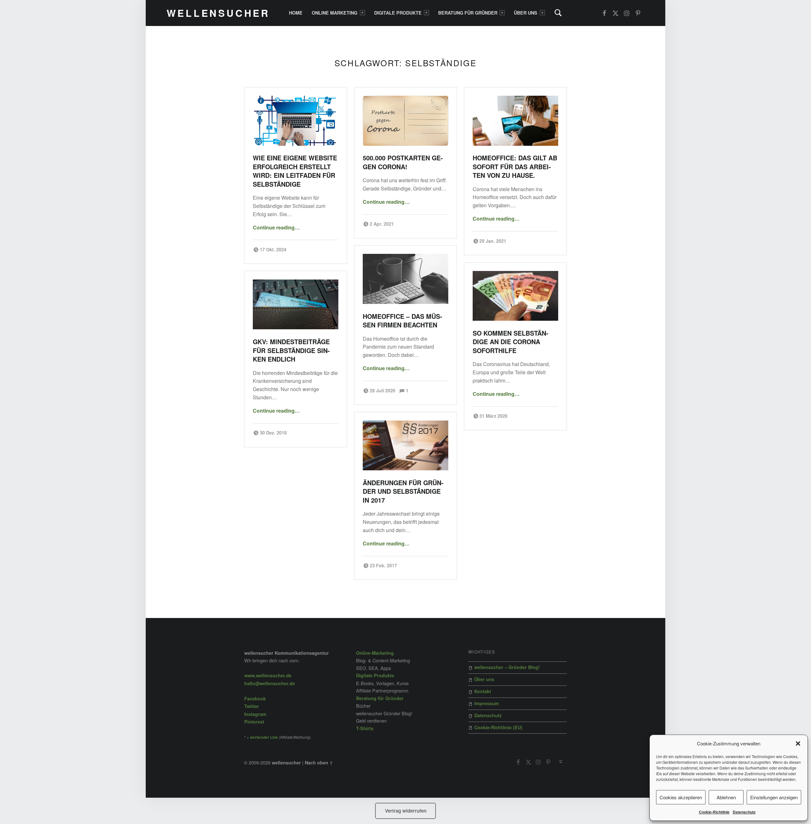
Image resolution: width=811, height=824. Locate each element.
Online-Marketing (375, 653)
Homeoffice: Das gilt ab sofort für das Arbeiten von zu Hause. (515, 166)
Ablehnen (726, 797)
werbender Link (264, 737)
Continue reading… (276, 227)
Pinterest (254, 721)
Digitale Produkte (398, 13)
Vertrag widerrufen (405, 810)
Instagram (255, 714)
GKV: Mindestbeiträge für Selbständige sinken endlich (291, 350)
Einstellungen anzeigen (774, 797)
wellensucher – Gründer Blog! (507, 667)
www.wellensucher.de (267, 675)
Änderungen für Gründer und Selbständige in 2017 (403, 491)
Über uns (525, 13)
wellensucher (218, 13)
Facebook (255, 698)
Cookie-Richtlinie (714, 812)
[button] (798, 743)
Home (296, 13)
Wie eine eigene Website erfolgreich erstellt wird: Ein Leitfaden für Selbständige (295, 170)
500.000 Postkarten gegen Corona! (403, 162)
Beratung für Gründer (467, 13)
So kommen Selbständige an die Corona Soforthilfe (510, 342)
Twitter (251, 706)
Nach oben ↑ (319, 762)
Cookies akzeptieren (681, 797)
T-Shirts (365, 728)
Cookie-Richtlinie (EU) (498, 727)
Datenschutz (744, 812)
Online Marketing (334, 13)
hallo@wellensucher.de (269, 683)
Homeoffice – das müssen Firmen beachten (402, 320)
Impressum (486, 703)
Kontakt (482, 691)
